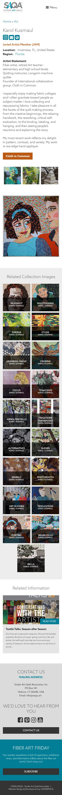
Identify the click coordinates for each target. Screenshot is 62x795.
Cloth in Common (18, 156)
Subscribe (31, 772)
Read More (49, 621)
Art (16, 21)
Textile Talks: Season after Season (26, 629)
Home (7, 21)
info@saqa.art (34, 695)
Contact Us (31, 730)
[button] (12, 176)
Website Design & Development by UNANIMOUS (31, 789)
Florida (20, 54)
